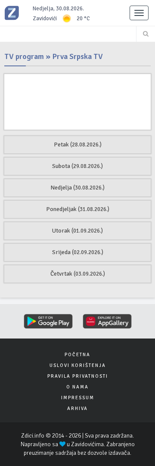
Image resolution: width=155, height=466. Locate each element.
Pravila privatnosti (77, 376)
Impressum (77, 398)
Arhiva (77, 408)
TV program (24, 56)
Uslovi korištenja (78, 365)
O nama (77, 387)
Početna (77, 354)
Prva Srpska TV (77, 56)
